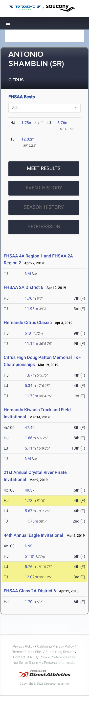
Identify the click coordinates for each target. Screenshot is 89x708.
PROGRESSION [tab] (43, 226)
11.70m (31, 396)
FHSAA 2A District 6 (23, 287)
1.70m (30, 298)
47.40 (30, 427)
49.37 (30, 490)
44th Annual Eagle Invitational (34, 535)
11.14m (31, 343)
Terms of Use (22, 652)
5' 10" (29, 556)
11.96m (31, 308)
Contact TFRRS (25, 657)
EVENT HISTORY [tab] (44, 188)
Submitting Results (59, 652)
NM (28, 273)
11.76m (31, 521)
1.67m (30, 375)
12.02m (28, 139)
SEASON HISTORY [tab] (44, 207)
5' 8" (28, 333)
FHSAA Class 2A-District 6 (30, 590)
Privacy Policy (23, 646)
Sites (39, 652)
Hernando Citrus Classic (28, 322)
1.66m (30, 438)
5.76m (62, 122)
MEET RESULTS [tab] (44, 168)
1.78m (26, 122)
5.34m (30, 385)
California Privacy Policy (55, 646)
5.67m (30, 511)
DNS (29, 546)
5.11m (30, 448)
